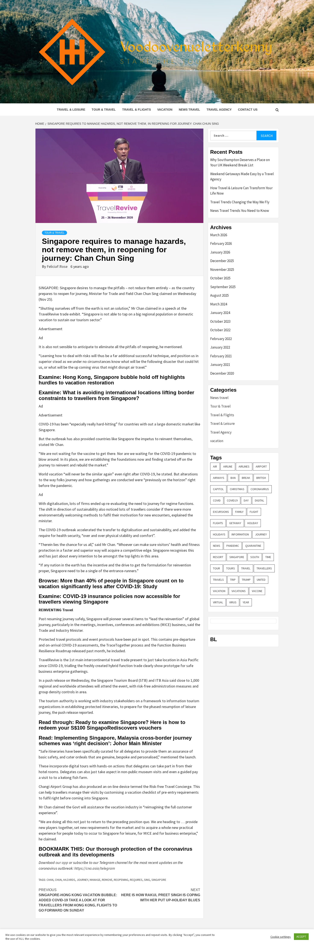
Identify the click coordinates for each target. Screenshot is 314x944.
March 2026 (218, 235)
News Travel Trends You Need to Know (239, 210)
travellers (264, 568)
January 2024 (220, 312)
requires (136, 880)
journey (82, 880)
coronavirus (260, 489)
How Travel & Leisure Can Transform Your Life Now (241, 191)
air (215, 466)
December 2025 (222, 260)
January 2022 (220, 347)
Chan (50, 880)
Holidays (219, 534)
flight (254, 512)
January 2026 (220, 252)
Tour (216, 568)
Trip (233, 580)
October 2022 (220, 330)
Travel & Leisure (71, 109)
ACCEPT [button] (301, 936)
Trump (246, 580)
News (216, 546)
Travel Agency (219, 109)
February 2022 (221, 338)
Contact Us (247, 109)
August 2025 (219, 295)
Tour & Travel (104, 109)
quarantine (253, 546)
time (268, 557)
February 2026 (221, 243)
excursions (221, 512)
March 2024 (218, 304)
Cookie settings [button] (280, 937)
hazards (69, 880)
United (261, 580)
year (246, 602)
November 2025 (222, 269)
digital (259, 500)
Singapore (158, 880)
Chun (58, 880)
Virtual (218, 602)
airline (227, 466)
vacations (239, 591)
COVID (217, 500)
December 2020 (222, 373)
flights (218, 523)
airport (261, 466)
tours (230, 568)
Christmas (237, 489)
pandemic (232, 546)
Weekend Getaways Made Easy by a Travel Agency (242, 177)
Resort (218, 557)
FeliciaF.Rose (57, 266)
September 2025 (223, 286)
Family (239, 512)
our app (62, 862)
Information (240, 534)
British (261, 478)
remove (107, 880)
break (246, 478)
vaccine (257, 591)
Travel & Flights (136, 109)
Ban (233, 478)
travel (245, 568)
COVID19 (232, 500)
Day (246, 500)
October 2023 (220, 321)
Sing (147, 880)
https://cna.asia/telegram (94, 868)
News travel (189, 109)
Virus (232, 602)
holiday (252, 523)
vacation (164, 109)
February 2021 (221, 356)
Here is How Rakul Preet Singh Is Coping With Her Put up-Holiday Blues (160, 895)
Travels (218, 580)
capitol (218, 489)
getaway (235, 523)
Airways (218, 478)
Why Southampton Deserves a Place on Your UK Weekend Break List (240, 162)
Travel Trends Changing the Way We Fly (239, 202)
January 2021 (220, 364)
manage (95, 880)
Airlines (244, 466)
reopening (121, 880)
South (254, 557)
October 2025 (220, 278)
